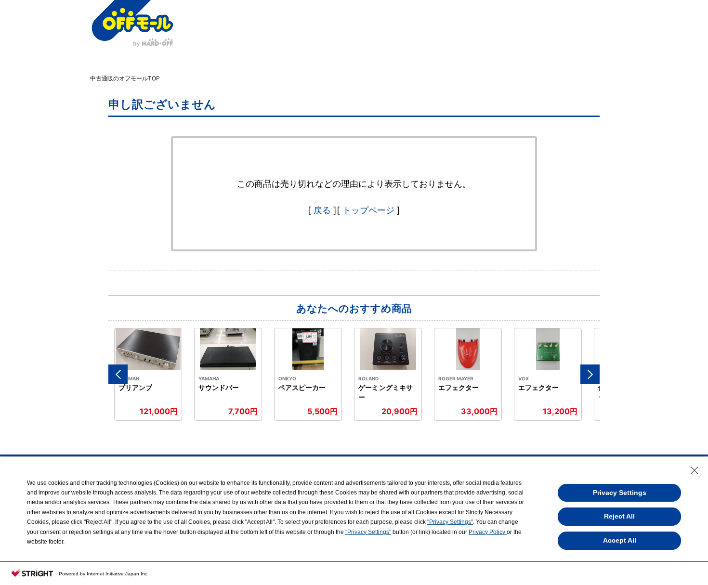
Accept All (619, 540)
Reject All (619, 516)
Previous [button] (118, 374)
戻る (322, 210)
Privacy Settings (619, 492)
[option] (148, 374)
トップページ (368, 210)
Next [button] (590, 374)
